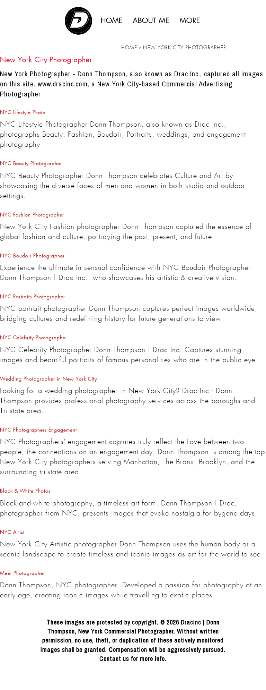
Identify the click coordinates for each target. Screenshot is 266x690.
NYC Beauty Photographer (31, 164)
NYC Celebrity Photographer (33, 338)
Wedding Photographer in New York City (48, 379)
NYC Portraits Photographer (32, 297)
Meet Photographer (22, 573)
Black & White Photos (25, 491)
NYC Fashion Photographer (32, 215)
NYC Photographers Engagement (38, 430)
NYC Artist (12, 532)
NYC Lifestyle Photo (23, 113)
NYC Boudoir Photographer (32, 256)
